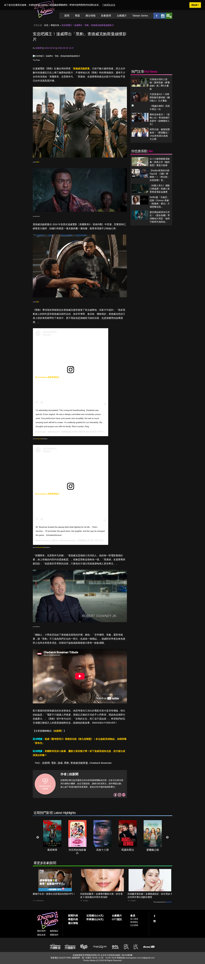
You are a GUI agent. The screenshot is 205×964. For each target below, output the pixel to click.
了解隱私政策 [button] (108, 5)
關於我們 (41, 931)
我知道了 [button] (195, 5)
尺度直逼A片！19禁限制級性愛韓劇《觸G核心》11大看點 (160, 97)
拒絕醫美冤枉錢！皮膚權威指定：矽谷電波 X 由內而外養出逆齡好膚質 (150, 895)
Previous (37, 837)
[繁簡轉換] (169, 16)
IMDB (37, 162)
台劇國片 (122, 15)
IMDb (37, 301)
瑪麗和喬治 (127, 849)
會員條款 (134, 922)
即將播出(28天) (94, 919)
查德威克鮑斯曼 (81, 68)
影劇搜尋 (106, 15)
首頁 (46, 25)
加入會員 (134, 919)
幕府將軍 (52, 849)
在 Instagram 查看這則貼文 (47, 377)
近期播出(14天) (94, 915)
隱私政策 (41, 935)
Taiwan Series (140, 15)
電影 (53, 763)
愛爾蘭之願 (152, 849)
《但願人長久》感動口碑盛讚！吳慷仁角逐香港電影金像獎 (160, 188)
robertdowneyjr (40, 547)
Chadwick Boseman (100, 763)
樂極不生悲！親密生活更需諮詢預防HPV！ (54, 894)
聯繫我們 (54, 935)
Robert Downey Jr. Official (46, 540)
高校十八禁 (102, 849)
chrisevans (39, 438)
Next (167, 837)
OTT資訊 (117, 919)
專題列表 (55, 25)
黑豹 (66, 763)
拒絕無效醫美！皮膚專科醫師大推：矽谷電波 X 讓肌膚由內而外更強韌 (101, 895)
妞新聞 (57, 731)
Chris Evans (40, 432)
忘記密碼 (134, 925)
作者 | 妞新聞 (69, 774)
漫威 (60, 763)
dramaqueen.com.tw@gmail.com (140, 958)
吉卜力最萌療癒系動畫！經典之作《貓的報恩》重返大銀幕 (160, 162)
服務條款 (54, 931)
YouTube (36, 60)
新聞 (66, 15)
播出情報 (90, 15)
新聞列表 (73, 915)
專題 (77, 15)
